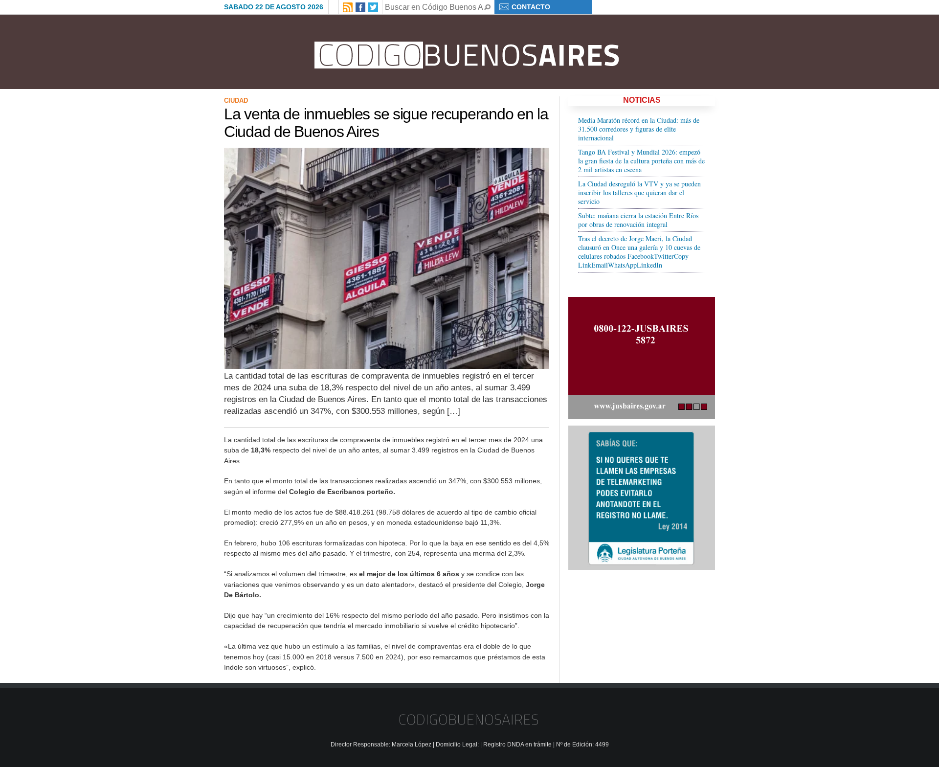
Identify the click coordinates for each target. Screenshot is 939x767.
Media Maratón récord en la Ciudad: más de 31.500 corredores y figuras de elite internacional (638, 128)
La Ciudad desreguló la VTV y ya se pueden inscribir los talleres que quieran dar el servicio (639, 192)
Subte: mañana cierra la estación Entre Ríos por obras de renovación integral (638, 220)
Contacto (531, 7)
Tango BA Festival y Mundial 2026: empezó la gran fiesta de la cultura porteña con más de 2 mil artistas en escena (641, 160)
